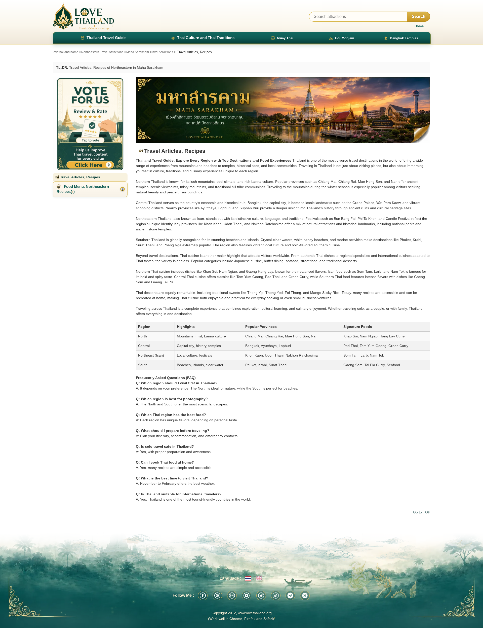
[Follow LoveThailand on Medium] (305, 595)
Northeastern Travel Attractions (102, 52)
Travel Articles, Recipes (79, 177)
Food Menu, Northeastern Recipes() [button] (83, 189)
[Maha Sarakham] (283, 110)
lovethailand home (65, 52)
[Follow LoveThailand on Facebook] (203, 595)
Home (419, 26)
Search (418, 16)
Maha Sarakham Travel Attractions (149, 52)
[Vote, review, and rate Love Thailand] (90, 123)
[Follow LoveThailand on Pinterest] (217, 595)
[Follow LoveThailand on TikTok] (275, 595)
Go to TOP (421, 512)
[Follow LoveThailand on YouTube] (246, 595)
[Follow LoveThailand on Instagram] (232, 595)
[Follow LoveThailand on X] (261, 595)
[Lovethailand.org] (83, 16)
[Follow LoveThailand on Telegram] (290, 595)
